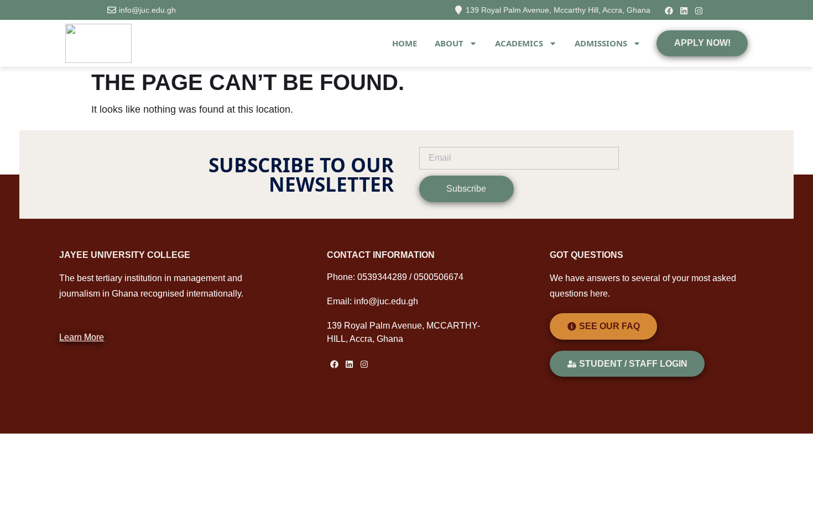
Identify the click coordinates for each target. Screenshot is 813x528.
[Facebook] (668, 10)
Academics (519, 43)
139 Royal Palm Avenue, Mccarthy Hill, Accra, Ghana (558, 10)
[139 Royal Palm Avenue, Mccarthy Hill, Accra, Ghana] (458, 10)
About (449, 43)
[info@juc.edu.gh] (111, 10)
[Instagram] (698, 10)
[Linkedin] (683, 10)
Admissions (601, 43)
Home (404, 43)
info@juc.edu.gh (147, 10)
